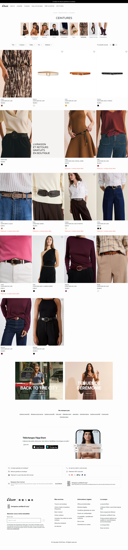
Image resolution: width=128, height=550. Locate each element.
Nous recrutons (104, 528)
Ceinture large (38, 223)
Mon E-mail (10, 516)
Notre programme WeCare (107, 512)
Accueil (55, 12)
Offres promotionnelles (83, 504)
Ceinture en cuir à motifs (74, 223)
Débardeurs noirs (67, 414)
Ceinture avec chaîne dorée (43, 286)
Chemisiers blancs (84, 414)
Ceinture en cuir (6, 101)
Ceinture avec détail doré (74, 161)
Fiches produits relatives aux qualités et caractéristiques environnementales (108, 519)
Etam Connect (59, 512)
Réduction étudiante (60, 523)
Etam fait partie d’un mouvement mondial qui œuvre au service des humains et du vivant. (93, 484)
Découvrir (89, 393)
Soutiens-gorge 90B (95, 414)
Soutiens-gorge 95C (25, 414)
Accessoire (72, 12)
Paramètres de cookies (83, 524)
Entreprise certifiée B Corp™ (80, 483)
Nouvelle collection (39, 393)
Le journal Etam (104, 504)
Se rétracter (58, 526)
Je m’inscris (58, 483)
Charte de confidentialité (84, 513)
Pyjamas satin (105, 414)
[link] (12, 6)
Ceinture (4, 159)
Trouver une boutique (61, 504)
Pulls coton (58, 414)
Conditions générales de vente (86, 510)
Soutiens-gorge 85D (50, 414)
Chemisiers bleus (64, 417)
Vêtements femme (63, 12)
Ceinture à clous (7, 223)
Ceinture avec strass (104, 101)
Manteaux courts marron (37, 414)
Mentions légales (82, 507)
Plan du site (80, 521)
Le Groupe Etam (104, 525)
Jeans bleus (75, 414)
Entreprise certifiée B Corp (107, 515)
